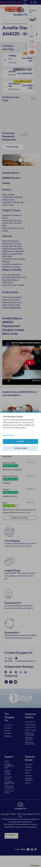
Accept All (20, 441)
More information (8, 435)
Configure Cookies (20, 448)
